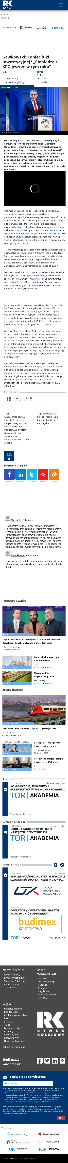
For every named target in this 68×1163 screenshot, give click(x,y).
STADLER (8, 1021)
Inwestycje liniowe (13, 1008)
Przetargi (8, 1031)
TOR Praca (9, 987)
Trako (7, 1024)
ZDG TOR (42, 978)
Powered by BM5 (31, 1159)
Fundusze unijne (12, 1028)
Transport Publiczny (14, 981)
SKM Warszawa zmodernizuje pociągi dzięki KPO (29, 728)
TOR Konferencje (46, 981)
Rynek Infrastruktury (14, 977)
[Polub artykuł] (9, 476)
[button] (55, 869)
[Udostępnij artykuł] (20, 476)
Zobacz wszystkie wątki (14, 1046)
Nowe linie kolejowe (14, 1041)
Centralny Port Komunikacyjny (11, 1036)
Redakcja (42, 984)
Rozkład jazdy (11, 1011)
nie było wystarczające (16, 243)
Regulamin (43, 991)
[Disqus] (35, 556)
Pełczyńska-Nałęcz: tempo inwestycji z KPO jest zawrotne (48, 762)
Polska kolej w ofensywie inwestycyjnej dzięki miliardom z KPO (48, 746)
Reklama (42, 988)
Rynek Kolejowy (12, 974)
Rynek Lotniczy (11, 984)
